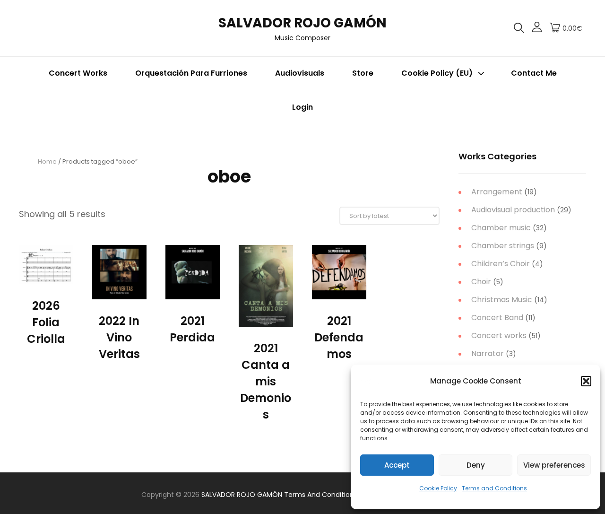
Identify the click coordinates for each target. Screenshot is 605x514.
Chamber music (501, 227)
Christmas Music (501, 299)
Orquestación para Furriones (191, 73)
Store (362, 73)
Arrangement (496, 191)
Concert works (499, 335)
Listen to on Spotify (119, 294)
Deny (476, 465)
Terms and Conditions (494, 488)
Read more (46, 274)
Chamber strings (502, 245)
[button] (586, 381)
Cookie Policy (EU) (437, 73)
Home (47, 161)
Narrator (487, 353)
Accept (397, 465)
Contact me (534, 73)
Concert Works (78, 73)
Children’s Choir (500, 263)
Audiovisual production (513, 209)
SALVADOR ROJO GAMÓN (302, 23)
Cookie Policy (438, 488)
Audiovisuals (299, 73)
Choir (481, 281)
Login (302, 107)
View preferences (554, 465)
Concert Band (497, 317)
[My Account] (537, 28)
